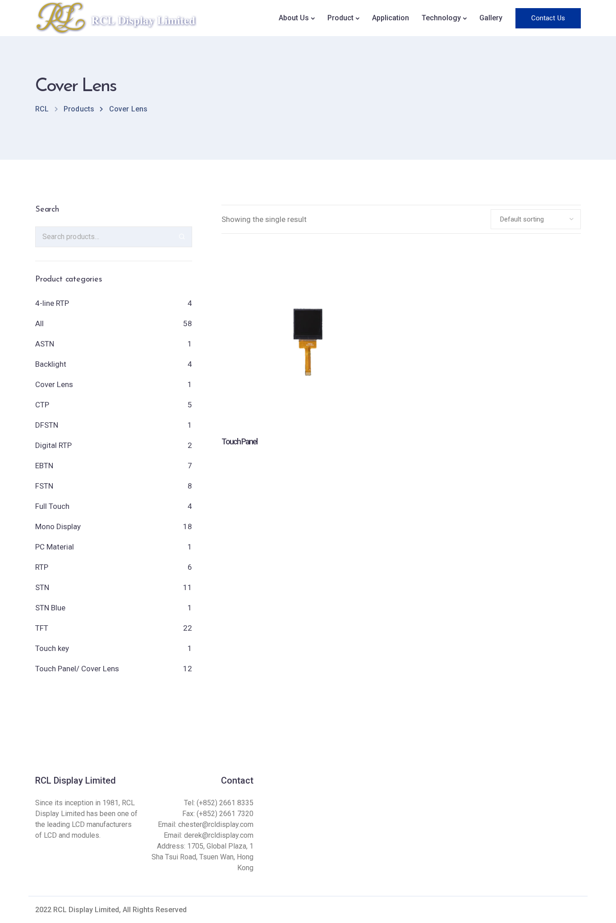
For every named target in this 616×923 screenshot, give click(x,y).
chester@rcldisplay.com (215, 824)
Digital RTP (53, 445)
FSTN (44, 485)
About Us (294, 18)
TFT (41, 627)
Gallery (490, 18)
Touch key (52, 648)
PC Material (54, 546)
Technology (441, 18)
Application (390, 18)
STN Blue (50, 607)
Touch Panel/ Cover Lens (77, 668)
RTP (41, 567)
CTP (42, 404)
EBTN (44, 465)
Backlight (50, 364)
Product (340, 18)
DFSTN (46, 424)
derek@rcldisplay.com (218, 835)
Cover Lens (54, 384)
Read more (307, 391)
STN (42, 587)
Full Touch (52, 506)
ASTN (44, 343)
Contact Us (548, 18)
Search (182, 236)
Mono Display (58, 526)
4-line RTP (52, 303)
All (39, 323)
